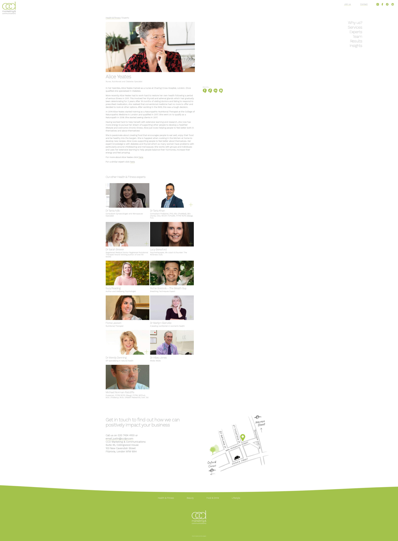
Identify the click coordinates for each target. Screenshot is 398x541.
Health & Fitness (113, 17)
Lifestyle (236, 498)
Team (357, 36)
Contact (364, 4)
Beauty (190, 498)
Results (356, 41)
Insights (356, 45)
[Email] (221, 92)
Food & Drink (212, 498)
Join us (347, 4)
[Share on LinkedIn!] (216, 92)
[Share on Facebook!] (205, 92)
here (141, 157)
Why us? (355, 22)
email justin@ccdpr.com (119, 438)
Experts (356, 32)
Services (355, 27)
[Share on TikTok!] (211, 92)
